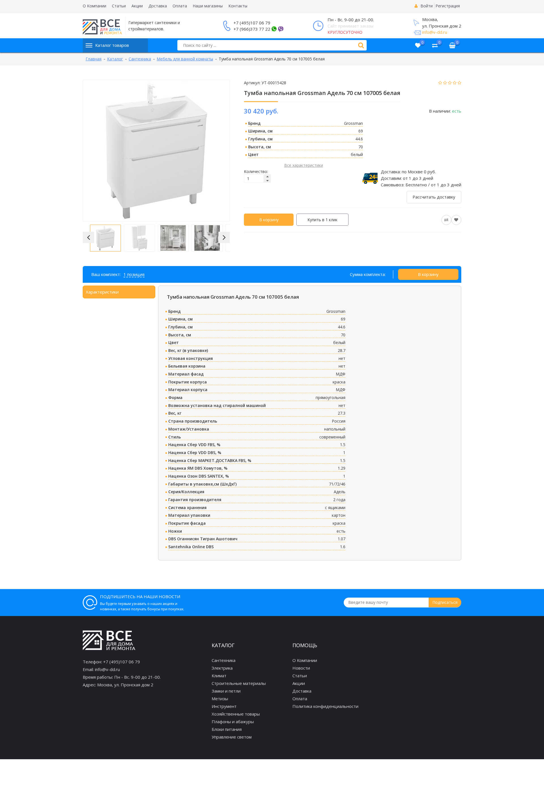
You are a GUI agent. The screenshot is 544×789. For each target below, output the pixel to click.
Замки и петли (226, 691)
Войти (426, 6)
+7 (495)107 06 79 (251, 23)
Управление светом (232, 737)
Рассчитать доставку (434, 197)
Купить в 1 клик (322, 219)
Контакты (237, 6)
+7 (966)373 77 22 (251, 29)
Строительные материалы (239, 683)
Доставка (157, 6)
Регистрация (447, 6)
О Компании (94, 6)
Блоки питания (227, 729)
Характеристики (102, 292)
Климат (219, 675)
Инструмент (224, 706)
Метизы (220, 698)
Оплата (180, 6)
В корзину (269, 219)
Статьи (119, 6)
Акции (137, 6)
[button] (88, 237)
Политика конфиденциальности (325, 706)
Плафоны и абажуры (233, 721)
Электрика (222, 668)
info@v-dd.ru (434, 32)
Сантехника (223, 660)
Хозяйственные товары (236, 714)
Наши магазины (208, 6)
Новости (301, 668)
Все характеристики (303, 165)
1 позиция (134, 274)
